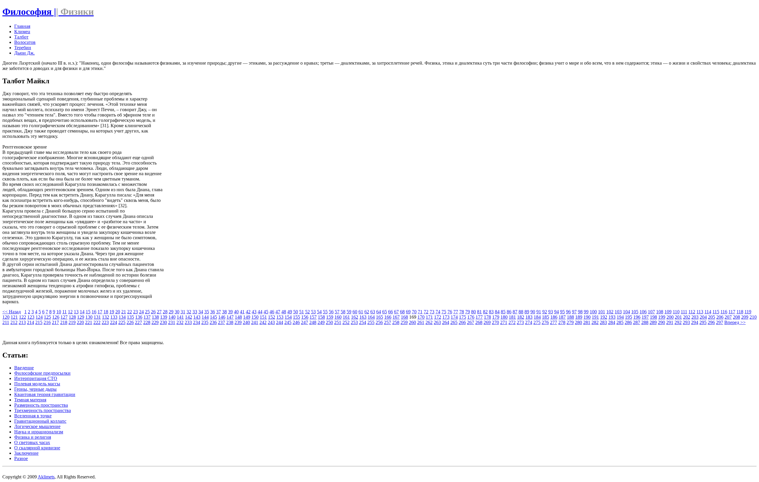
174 (454, 317)
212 (13, 322)
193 (612, 317)
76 (449, 311)
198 (653, 317)
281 (586, 322)
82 (485, 311)
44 (260, 311)
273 (520, 322)
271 (503, 322)
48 (283, 311)
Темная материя (30, 399)
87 (515, 311)
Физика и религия (32, 437)
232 (180, 322)
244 (279, 322)
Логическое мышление (37, 426)
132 (105, 317)
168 (404, 317)
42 (248, 311)
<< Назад (11, 311)
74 (438, 311)
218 (63, 322)
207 (728, 317)
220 (80, 322)
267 (470, 322)
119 (747, 311)
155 (296, 317)
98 (580, 311)
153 (279, 317)
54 (319, 311)
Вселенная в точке (33, 415)
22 (129, 311)
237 (221, 322)
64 (378, 311)
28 (165, 311)
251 (337, 322)
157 (313, 317)
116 (723, 311)
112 (691, 311)
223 (105, 322)
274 (528, 322)
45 (266, 311)
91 (538, 311)
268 (478, 322)
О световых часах (32, 442)
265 (453, 322)
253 (354, 322)
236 (213, 322)
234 (196, 322)
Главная (22, 26)
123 (30, 317)
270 (495, 322)
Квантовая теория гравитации (44, 394)
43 (254, 311)
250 (329, 322)
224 (113, 322)
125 (47, 317)
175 (462, 317)
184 (537, 317)
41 (242, 311)
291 (669, 322)
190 (587, 317)
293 (686, 322)
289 (653, 322)
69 (408, 311)
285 (620, 322)
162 (354, 317)
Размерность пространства (41, 405)
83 (491, 311)
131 (97, 317)
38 (224, 311)
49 (289, 311)
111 (684, 311)
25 (147, 311)
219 (72, 322)
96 (568, 311)
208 (736, 317)
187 (562, 317)
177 (479, 317)
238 (229, 322)
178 (487, 317)
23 (135, 311)
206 (719, 317)
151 (263, 317)
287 (636, 322)
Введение (24, 367)
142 (188, 317)
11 (64, 311)
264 (445, 322)
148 (238, 317)
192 (603, 317)
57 (337, 311)
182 (520, 317)
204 (703, 317)
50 (295, 311)
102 (609, 311)
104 (626, 311)
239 (238, 322)
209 (744, 317)
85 (503, 311)
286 (628, 322)
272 (512, 322)
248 (312, 322)
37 (218, 311)
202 (686, 317)
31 (183, 311)
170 (421, 317)
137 (147, 317)
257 (387, 322)
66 (390, 311)
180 (504, 317)
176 (470, 317)
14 (82, 311)
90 (532, 311)
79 (467, 311)
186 (553, 317)
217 (55, 322)
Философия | (48, 11)
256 (379, 322)
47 (277, 311)
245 (287, 322)
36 (212, 311)
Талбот (21, 36)
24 (141, 311)
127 (64, 317)
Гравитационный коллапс (40, 421)
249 (321, 322)
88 (521, 311)
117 (731, 311)
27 (159, 311)
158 (321, 317)
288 (644, 322)
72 (426, 311)
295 (703, 322)
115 (715, 311)
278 (561, 322)
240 (246, 322)
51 (301, 311)
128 (72, 317)
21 (123, 311)
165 (379, 317)
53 (313, 311)
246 (296, 322)
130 (89, 317)
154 (288, 317)
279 (570, 322)
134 (122, 317)
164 (371, 317)
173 (445, 317)
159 (329, 317)
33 (194, 311)
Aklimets (46, 476)
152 (271, 317)
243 (271, 322)
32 (188, 311)
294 (694, 322)
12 (70, 311)
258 (395, 322)
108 (659, 311)
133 (113, 317)
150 (255, 317)
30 (177, 311)
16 (94, 311)
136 (138, 317)
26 (153, 311)
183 (528, 317)
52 (307, 311)
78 (461, 311)
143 (196, 317)
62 (366, 311)
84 (497, 311)
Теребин (22, 47)
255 (370, 322)
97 (574, 311)
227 (138, 322)
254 (362, 322)
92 (544, 311)
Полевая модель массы (37, 383)
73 (432, 311)
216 (47, 322)
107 (651, 311)
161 (346, 317)
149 (246, 317)
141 (180, 317)
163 (362, 317)
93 (550, 311)
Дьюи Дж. (24, 52)
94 (556, 311)
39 (230, 311)
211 (5, 322)
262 (429, 322)
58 (343, 311)
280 (578, 322)
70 (414, 311)
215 (38, 322)
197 (645, 317)
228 (146, 322)
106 (643, 311)
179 (495, 317)
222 (97, 322)
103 (618, 311)
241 (254, 322)
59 (349, 311)
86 (509, 311)
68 (402, 311)
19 (111, 311)
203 (695, 317)
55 (325, 311)
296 (711, 322)
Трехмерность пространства (42, 410)
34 (200, 311)
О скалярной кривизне (37, 447)
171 (429, 317)
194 (620, 317)
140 (172, 317)
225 (121, 322)
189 (578, 317)
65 (384, 311)
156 (304, 317)
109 (668, 311)
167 (396, 317)
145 (213, 317)
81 (479, 311)
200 (670, 317)
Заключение (26, 453)
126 (55, 317)
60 (355, 311)
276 (545, 322)
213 (22, 322)
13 (76, 311)
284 (611, 322)
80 (473, 311)
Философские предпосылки (42, 373)
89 (526, 311)
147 (230, 317)
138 (155, 317)
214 (30, 322)
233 (188, 322)
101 (601, 311)
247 (304, 322)
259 (404, 322)
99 (586, 311)
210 (753, 317)
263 (437, 322)
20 (117, 311)
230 (163, 322)
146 (221, 317)
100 (593, 311)
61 (360, 311)
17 (100, 311)
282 (595, 322)
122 (22, 317)
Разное (21, 458)
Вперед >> (735, 322)
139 (163, 317)
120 (5, 317)
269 (487, 322)
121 (14, 317)
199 (661, 317)
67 (396, 311)
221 (88, 322)
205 (711, 317)
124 (39, 317)
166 (387, 317)
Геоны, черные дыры (35, 389)
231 (171, 322)
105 (634, 311)
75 (443, 311)
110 (676, 311)
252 (346, 322)
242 (263, 322)
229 (155, 322)
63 (372, 311)
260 (412, 322)
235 (204, 322)
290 (661, 322)
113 (699, 311)
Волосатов (25, 42)
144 (205, 317)
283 (603, 322)
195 (628, 317)
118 (739, 311)
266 (462, 322)
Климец (22, 31)
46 (272, 311)
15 (88, 311)
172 (437, 317)
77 (455, 311)
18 (105, 311)
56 (331, 311)
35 (206, 311)
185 (545, 317)
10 (58, 311)
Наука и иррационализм (38, 431)
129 (80, 317)
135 (130, 317)
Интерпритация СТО (35, 378)
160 (338, 317)
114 (707, 311)
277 (553, 322)
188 (570, 317)
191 (595, 317)
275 (536, 322)
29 (171, 311)
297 (719, 322)
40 (236, 311)
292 (678, 322)
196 (636, 317)
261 (420, 322)
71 (420, 311)
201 (678, 317)
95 (562, 311)
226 (130, 322)
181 (512, 317)
